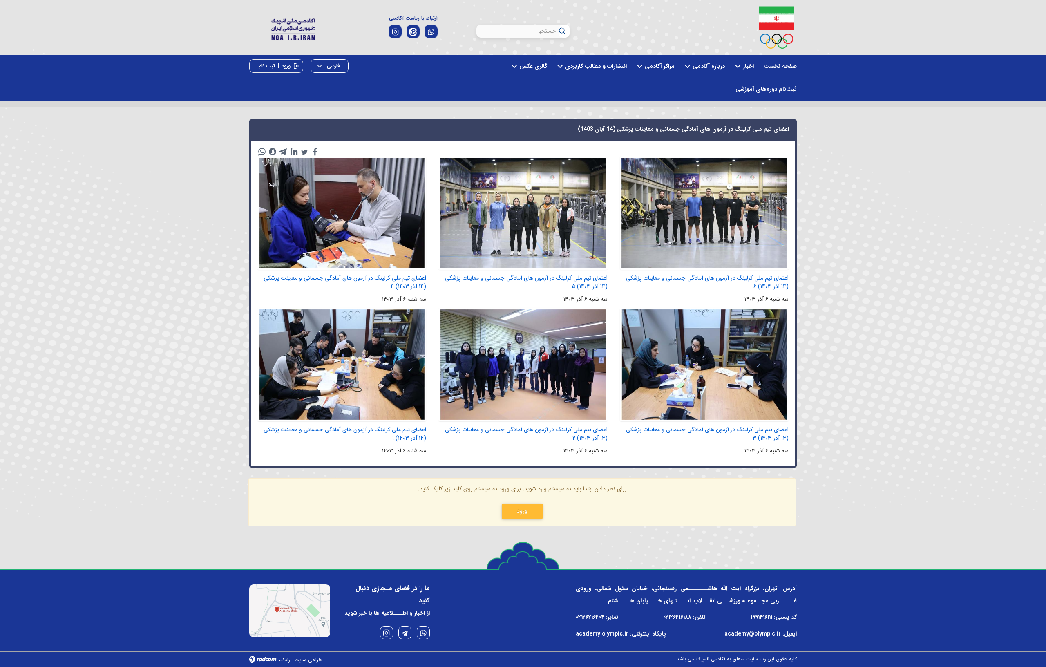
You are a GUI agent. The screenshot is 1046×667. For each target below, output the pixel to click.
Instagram (386, 632)
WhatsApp (423, 632)
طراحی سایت (308, 660)
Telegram (404, 632)
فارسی (332, 66)
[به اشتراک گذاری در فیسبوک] (315, 151)
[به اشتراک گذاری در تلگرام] (283, 151)
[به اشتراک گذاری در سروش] (272, 151)
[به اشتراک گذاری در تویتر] (304, 151)
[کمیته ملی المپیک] (776, 27)
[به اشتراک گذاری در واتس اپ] (262, 151)
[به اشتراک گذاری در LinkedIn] (293, 151)
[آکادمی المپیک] (292, 27)
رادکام (284, 660)
